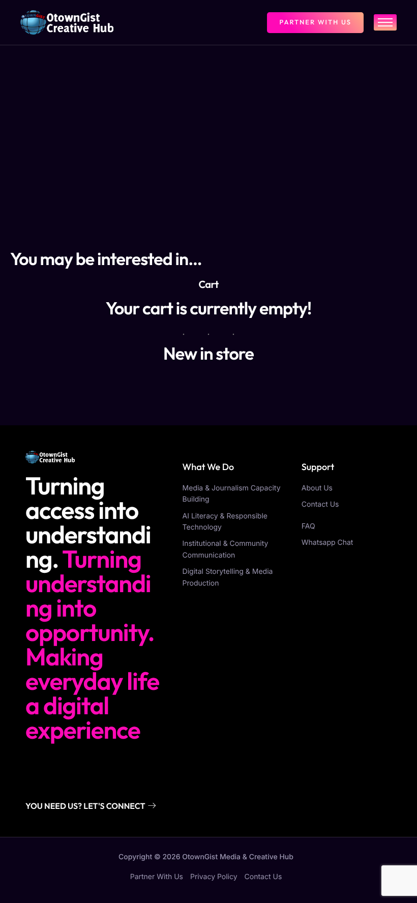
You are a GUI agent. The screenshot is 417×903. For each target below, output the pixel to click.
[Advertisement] (208, 121)
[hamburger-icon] (385, 22)
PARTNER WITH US (315, 22)
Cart (208, 284)
